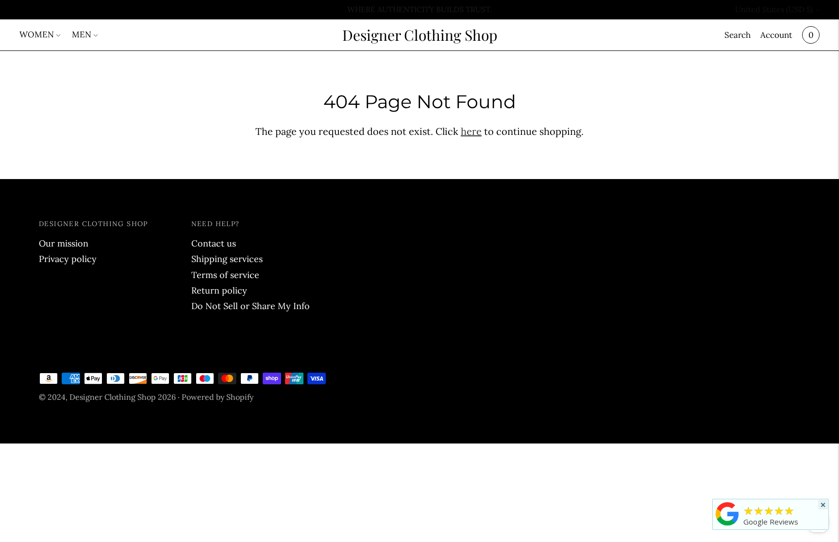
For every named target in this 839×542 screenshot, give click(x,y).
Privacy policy (68, 258)
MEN (81, 34)
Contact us (213, 243)
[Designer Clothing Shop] (727, 525)
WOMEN (36, 34)
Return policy (219, 290)
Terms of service (225, 274)
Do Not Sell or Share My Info (250, 306)
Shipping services (227, 258)
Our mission (63, 243)
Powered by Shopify (217, 397)
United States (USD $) (774, 9)
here (471, 131)
